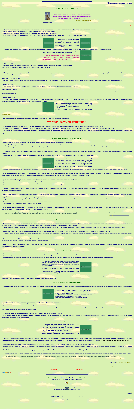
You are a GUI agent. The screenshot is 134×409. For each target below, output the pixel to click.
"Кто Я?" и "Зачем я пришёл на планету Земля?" (74, 35)
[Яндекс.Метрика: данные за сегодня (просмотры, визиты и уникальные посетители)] (66, 400)
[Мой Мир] (7, 373)
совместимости (78, 346)
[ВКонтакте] (3, 373)
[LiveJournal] (9, 373)
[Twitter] (4, 373)
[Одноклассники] (6, 373)
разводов (30, 31)
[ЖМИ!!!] (63, 377)
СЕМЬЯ (62, 46)
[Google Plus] (10, 373)
